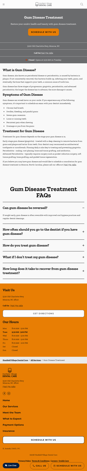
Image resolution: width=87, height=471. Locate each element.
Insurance (9, 431)
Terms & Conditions (41, 461)
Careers (54, 461)
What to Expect (12, 418)
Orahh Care (64, 461)
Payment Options (13, 424)
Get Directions (43, 313)
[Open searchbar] (81, 4)
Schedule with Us (43, 32)
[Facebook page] (4, 393)
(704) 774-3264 (46, 53)
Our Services (10, 406)
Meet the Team (12, 412)
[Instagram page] (8, 393)
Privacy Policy (24, 461)
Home (6, 400)
